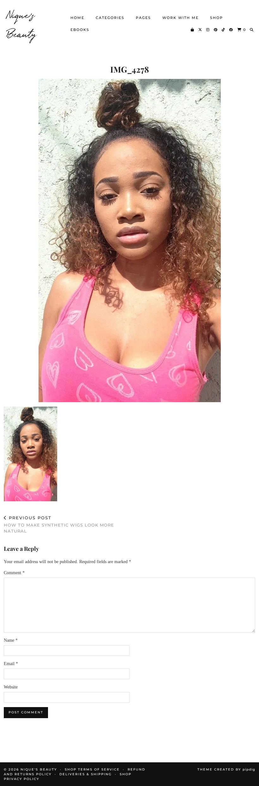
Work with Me (180, 17)
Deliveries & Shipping (85, 774)
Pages (143, 17)
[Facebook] (231, 30)
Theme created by (226, 769)
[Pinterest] (216, 30)
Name (11, 640)
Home (77, 17)
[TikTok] (224, 30)
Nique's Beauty (22, 24)
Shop (216, 17)
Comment (14, 572)
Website (11, 687)
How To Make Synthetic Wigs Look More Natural (59, 524)
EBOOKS (79, 29)
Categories (110, 17)
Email (11, 663)
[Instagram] (208, 30)
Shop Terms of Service (92, 769)
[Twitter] (200, 30)
